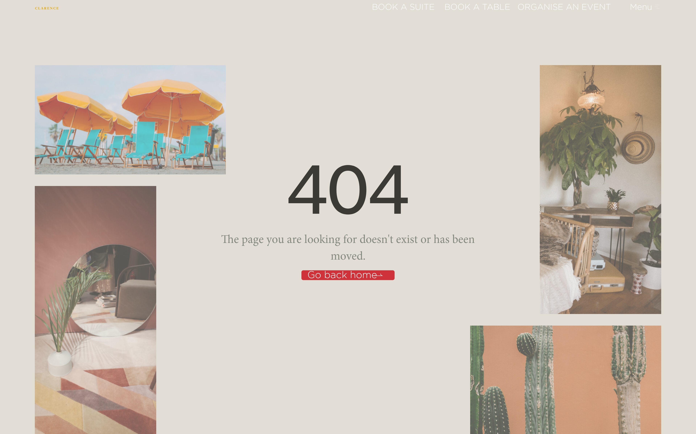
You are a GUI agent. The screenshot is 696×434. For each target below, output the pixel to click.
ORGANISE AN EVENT (564, 7)
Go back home (342, 275)
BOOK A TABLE (477, 7)
